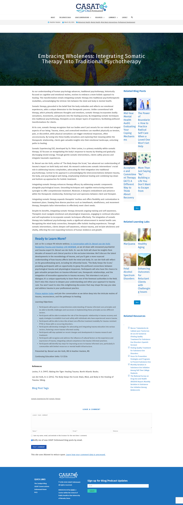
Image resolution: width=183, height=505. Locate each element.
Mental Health (95, 22)
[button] (132, 17)
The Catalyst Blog (65, 17)
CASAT (73, 490)
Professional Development (126, 22)
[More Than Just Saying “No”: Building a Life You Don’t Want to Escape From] (144, 158)
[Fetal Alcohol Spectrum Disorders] (130, 259)
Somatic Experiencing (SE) (39, 399)
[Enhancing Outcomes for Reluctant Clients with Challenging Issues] (144, 259)
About (53, 17)
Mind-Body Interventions (109, 22)
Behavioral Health (84, 22)
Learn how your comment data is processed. (85, 454)
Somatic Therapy (54, 399)
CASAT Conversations (82, 17)
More (137, 208)
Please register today (44, 293)
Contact (124, 17)
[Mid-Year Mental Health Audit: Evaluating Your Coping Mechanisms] (130, 104)
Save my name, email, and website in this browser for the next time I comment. (60, 436)
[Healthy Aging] (144, 234)
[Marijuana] (130, 234)
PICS (35, 492)
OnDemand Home (40, 489)
